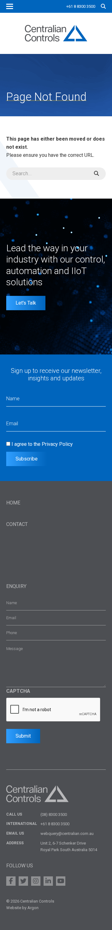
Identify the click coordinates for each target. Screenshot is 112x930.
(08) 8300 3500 (53, 814)
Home (13, 503)
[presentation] (53, 710)
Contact (17, 524)
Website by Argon (22, 907)
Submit (23, 736)
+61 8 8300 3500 (80, 6)
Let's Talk (26, 303)
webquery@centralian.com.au (67, 833)
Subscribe (27, 459)
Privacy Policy (57, 444)
